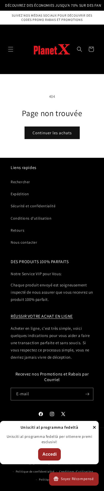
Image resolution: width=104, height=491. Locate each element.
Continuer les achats (52, 132)
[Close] (94, 428)
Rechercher (20, 181)
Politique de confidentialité (35, 471)
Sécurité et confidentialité (33, 206)
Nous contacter (24, 242)
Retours (17, 230)
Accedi (49, 454)
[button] (11, 49)
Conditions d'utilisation (31, 218)
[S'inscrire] (87, 394)
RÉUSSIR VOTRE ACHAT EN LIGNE (42, 316)
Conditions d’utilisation (76, 471)
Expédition (20, 193)
